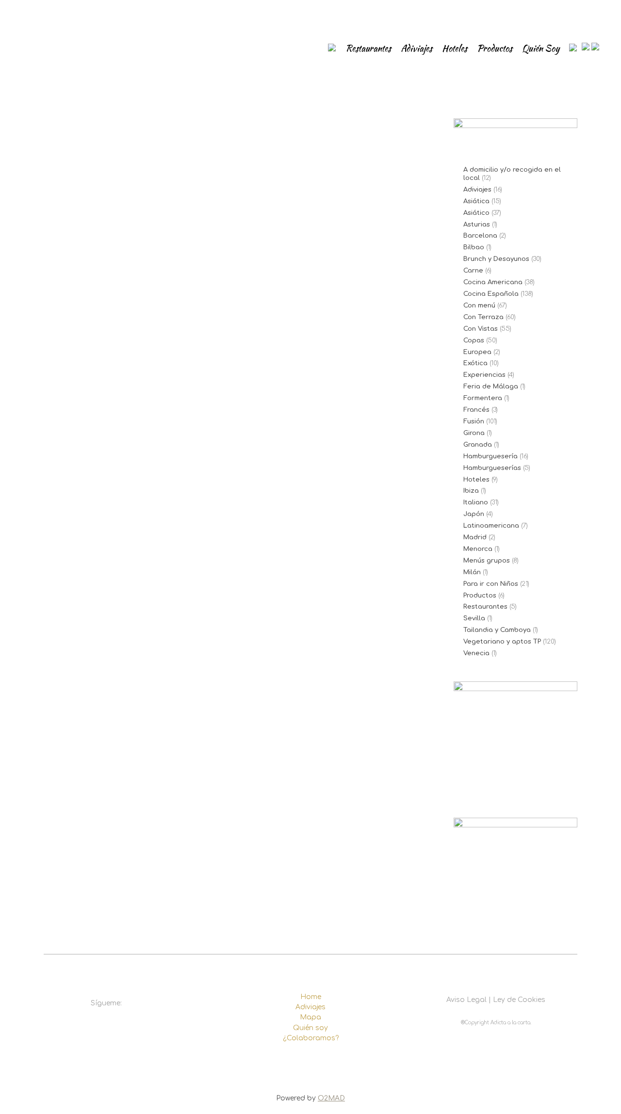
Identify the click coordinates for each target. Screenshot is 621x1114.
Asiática (476, 201)
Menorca (477, 549)
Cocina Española (491, 294)
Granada (477, 444)
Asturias (476, 224)
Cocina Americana (493, 282)
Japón (473, 514)
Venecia (476, 653)
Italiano (475, 502)
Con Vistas (480, 328)
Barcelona (480, 235)
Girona (474, 433)
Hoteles (476, 479)
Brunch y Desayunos (496, 259)
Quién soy (310, 1028)
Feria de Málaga (490, 386)
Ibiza (471, 490)
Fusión (473, 421)
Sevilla (474, 618)
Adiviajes (477, 189)
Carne (473, 270)
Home (310, 997)
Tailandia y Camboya (497, 630)
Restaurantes (485, 606)
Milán (472, 572)
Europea (477, 352)
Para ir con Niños (490, 584)
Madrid (475, 537)
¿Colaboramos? (311, 1038)
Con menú (479, 305)
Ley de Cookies (519, 999)
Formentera (482, 398)
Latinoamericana (491, 525)
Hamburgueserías (492, 468)
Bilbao (473, 247)
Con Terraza (483, 317)
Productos (479, 595)
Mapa (310, 1017)
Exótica (475, 363)
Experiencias (484, 374)
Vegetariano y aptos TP (502, 641)
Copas (473, 340)
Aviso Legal (466, 999)
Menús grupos (486, 560)
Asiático (476, 213)
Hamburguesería (490, 456)
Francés (476, 409)
